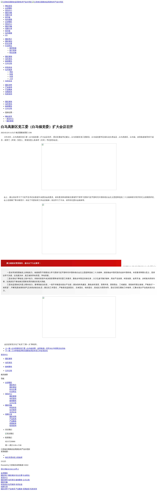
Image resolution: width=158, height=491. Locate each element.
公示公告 (8, 108)
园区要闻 (8, 102)
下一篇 (26, 351)
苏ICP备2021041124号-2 (10, 469)
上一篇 (35, 348)
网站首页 (8, 6)
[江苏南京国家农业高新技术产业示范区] (32, 2)
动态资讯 (8, 104)
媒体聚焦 (8, 106)
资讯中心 (10, 119)
